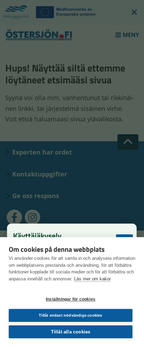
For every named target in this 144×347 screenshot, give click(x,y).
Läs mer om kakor (92, 278)
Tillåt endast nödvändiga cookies (70, 315)
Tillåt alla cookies (71, 331)
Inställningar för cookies (70, 299)
